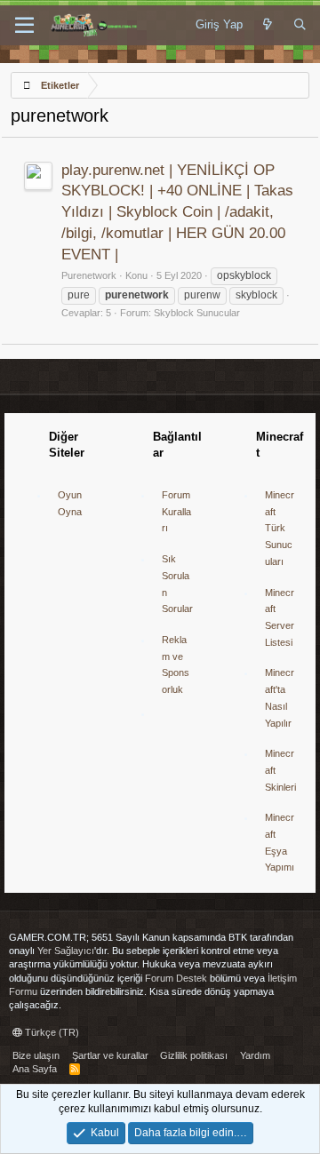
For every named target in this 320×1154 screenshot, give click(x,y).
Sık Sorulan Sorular (177, 583)
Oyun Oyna (70, 503)
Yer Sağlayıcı (65, 950)
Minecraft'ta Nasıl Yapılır (279, 697)
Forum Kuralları (176, 511)
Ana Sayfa (34, 1068)
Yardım (255, 1055)
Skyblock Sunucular (197, 312)
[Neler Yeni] (268, 25)
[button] (24, 26)
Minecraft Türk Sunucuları (279, 528)
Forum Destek (176, 978)
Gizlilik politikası (194, 1055)
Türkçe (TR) (50, 1032)
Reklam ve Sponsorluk (175, 664)
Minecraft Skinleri (280, 770)
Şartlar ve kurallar (110, 1055)
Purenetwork (88, 275)
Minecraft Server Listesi (279, 617)
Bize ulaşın (36, 1055)
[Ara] (300, 25)
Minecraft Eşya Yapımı (279, 842)
